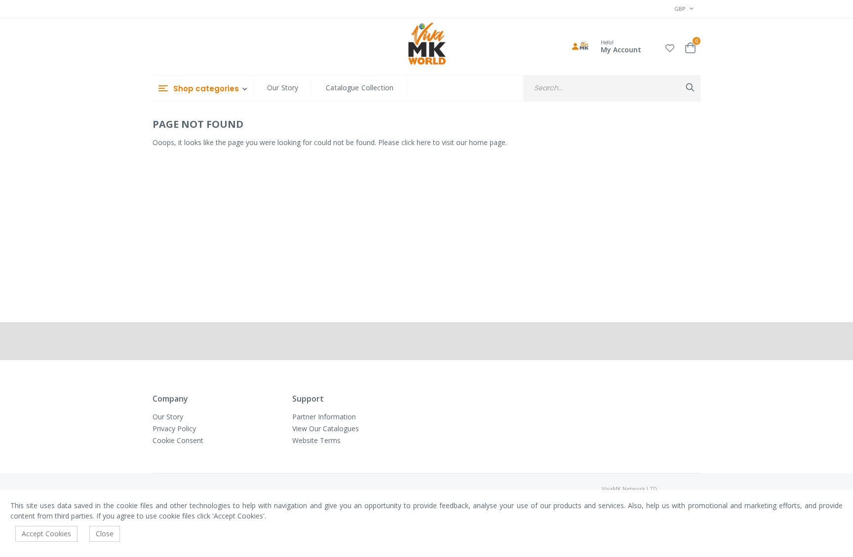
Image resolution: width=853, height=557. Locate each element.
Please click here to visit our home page (441, 142)
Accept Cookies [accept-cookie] (46, 533)
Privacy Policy (174, 428)
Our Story (282, 87)
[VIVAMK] (426, 45)
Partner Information (324, 416)
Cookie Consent (178, 440)
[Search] (690, 87)
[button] (670, 47)
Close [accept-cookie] (105, 533)
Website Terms (316, 440)
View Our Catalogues (325, 428)
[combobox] (611, 88)
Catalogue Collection (359, 87)
